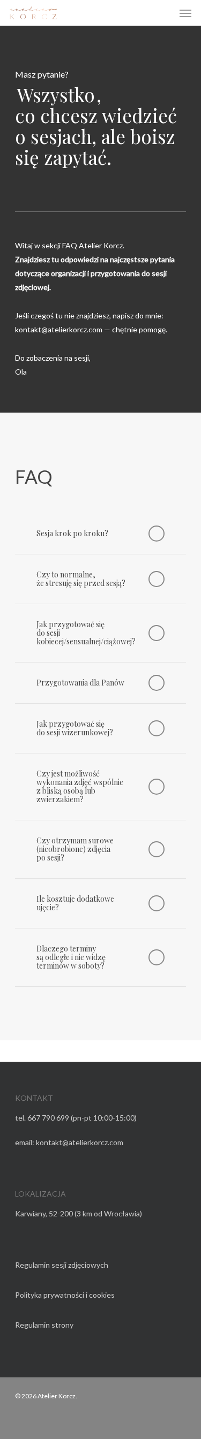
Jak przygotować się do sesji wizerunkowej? (74, 728)
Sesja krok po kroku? (72, 533)
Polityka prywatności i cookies (65, 1294)
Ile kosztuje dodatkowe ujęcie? (75, 903)
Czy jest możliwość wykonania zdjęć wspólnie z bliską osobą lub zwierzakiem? (79, 786)
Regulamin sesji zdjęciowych (61, 1264)
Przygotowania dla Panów (80, 682)
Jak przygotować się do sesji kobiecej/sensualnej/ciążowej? (86, 632)
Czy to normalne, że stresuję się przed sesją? (80, 578)
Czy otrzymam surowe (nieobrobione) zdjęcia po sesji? (75, 849)
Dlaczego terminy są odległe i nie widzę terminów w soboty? (71, 957)
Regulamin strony (44, 1324)
